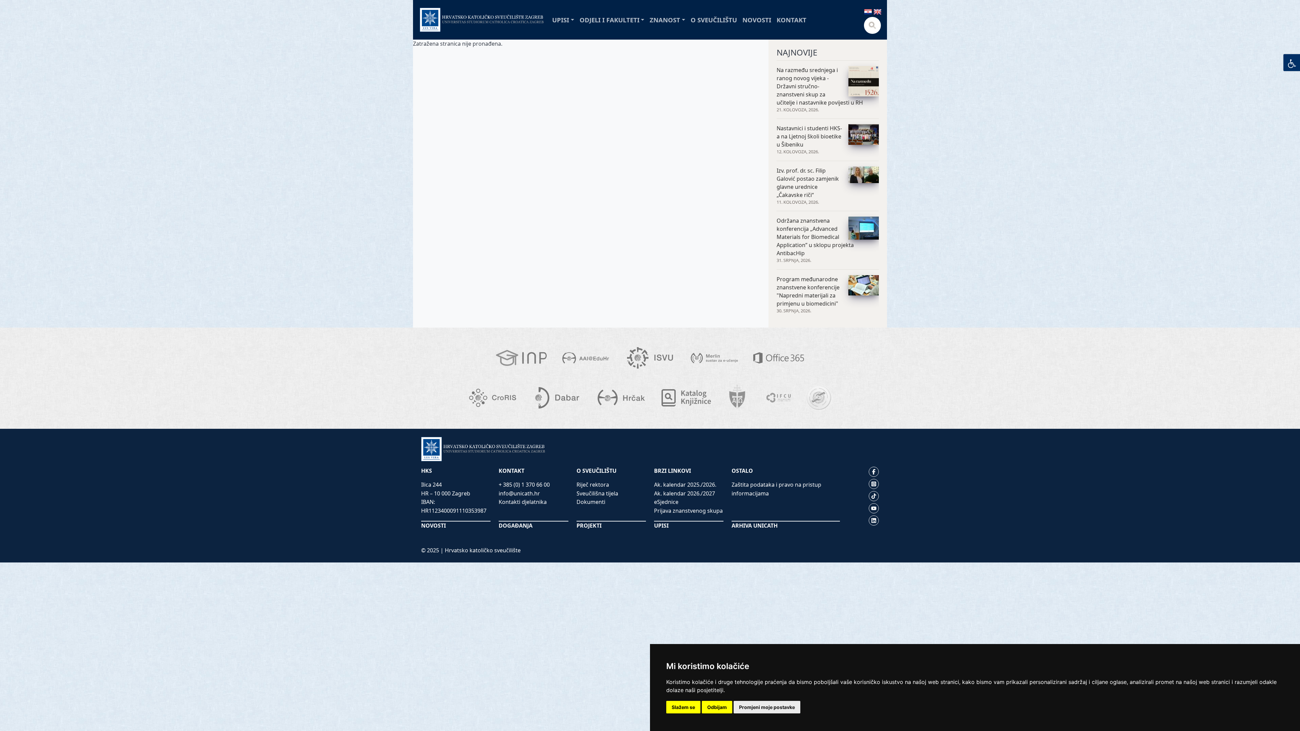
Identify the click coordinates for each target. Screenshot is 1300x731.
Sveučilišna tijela (597, 493)
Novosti (756, 20)
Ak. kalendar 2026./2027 (684, 493)
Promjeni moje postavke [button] (767, 707)
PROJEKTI (589, 525)
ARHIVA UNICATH (755, 525)
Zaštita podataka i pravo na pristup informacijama (776, 489)
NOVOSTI (433, 525)
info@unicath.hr (519, 493)
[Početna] (482, 20)
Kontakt (791, 20)
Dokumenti (591, 502)
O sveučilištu (714, 20)
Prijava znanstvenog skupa (688, 510)
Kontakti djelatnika (523, 502)
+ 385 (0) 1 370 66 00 (524, 484)
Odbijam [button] (717, 707)
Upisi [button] (560, 20)
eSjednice (666, 502)
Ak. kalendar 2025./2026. (685, 484)
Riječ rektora (593, 484)
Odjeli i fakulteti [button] (610, 20)
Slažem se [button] (683, 707)
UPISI (661, 525)
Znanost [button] (665, 20)
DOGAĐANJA (516, 525)
